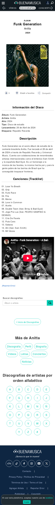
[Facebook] (24, 463)
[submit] (50, 303)
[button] (44, 93)
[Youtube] (39, 463)
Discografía (14, 346)
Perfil (28, 346)
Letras (24, 354)
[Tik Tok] (16, 463)
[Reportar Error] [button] (8, 286)
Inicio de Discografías (27, 322)
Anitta (27, 28)
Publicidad (20, 493)
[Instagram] (31, 463)
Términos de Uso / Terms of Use (26, 482)
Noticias (26, 361)
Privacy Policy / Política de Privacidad (27, 476)
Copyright (36, 493)
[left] (3, 8)
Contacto (26, 471)
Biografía (41, 346)
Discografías (27, 8)
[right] (51, 8)
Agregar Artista (16, 488)
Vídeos (12, 8)
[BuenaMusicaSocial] (9, 463)
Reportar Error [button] (37, 488)
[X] (46, 463)
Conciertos (45, 8)
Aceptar (26, 502)
